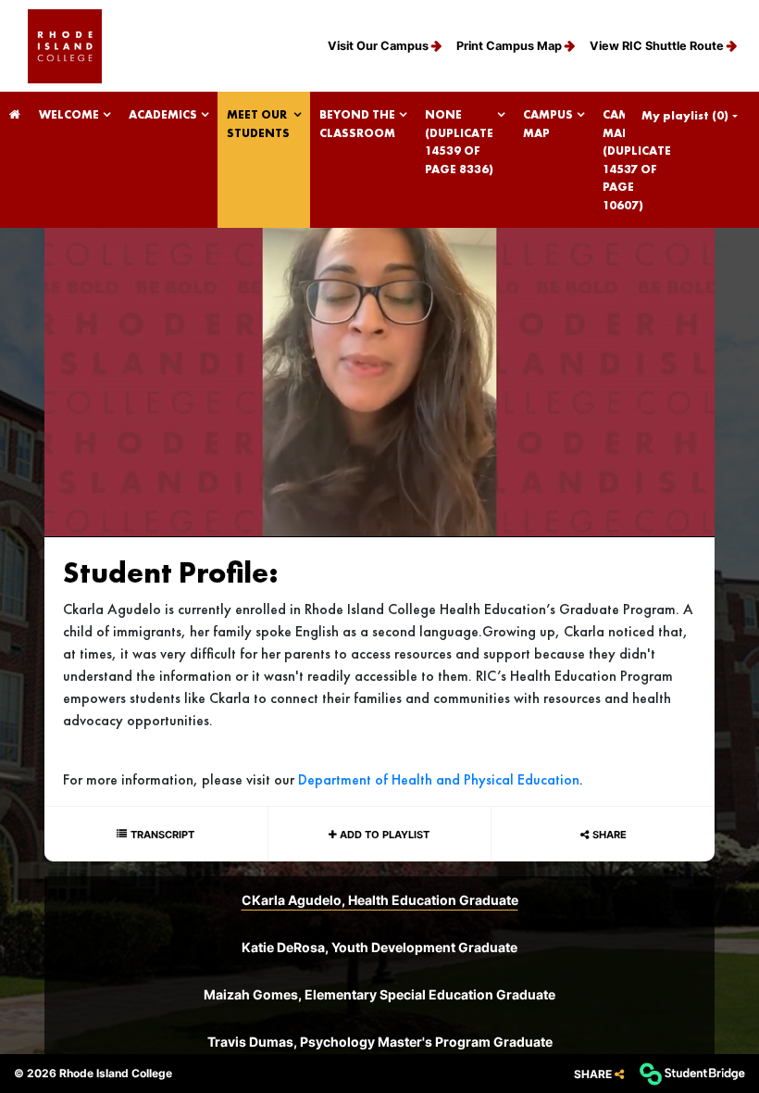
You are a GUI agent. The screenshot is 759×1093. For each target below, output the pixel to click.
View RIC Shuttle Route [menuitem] (658, 46)
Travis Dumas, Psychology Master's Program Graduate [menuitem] (380, 1041)
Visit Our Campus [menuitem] (379, 46)
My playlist (684, 115)
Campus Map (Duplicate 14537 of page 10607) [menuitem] (637, 160)
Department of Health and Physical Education (438, 779)
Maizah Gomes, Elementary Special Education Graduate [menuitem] (379, 994)
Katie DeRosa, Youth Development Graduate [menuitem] (379, 947)
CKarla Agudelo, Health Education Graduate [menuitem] (380, 900)
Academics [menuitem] (163, 114)
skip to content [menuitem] (379, 15)
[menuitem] (65, 46)
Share (609, 834)
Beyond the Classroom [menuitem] (357, 124)
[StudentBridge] (692, 1074)
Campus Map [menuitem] (548, 124)
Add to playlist (383, 834)
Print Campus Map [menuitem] (510, 46)
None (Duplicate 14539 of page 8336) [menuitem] (459, 142)
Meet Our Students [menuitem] (258, 124)
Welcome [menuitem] (69, 114)
